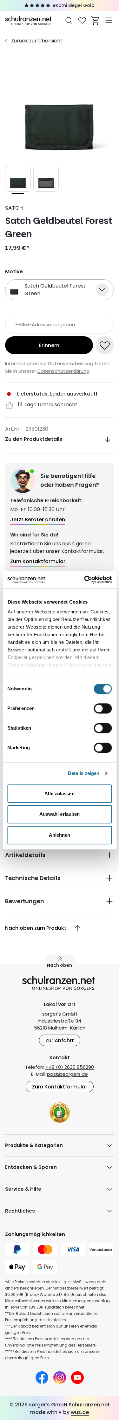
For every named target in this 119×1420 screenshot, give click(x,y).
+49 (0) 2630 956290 (69, 1067)
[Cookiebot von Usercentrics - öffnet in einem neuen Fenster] (85, 579)
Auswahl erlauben (59, 814)
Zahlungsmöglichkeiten (35, 1234)
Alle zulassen (59, 793)
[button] (59, 854)
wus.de (80, 1412)
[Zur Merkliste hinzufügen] (105, 345)
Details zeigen (83, 773)
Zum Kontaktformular (59, 1086)
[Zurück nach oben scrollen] (75, 928)
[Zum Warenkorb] (95, 20)
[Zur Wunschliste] (82, 20)
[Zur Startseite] (29, 20)
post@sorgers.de (67, 1074)
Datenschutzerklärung (63, 371)
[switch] (103, 708)
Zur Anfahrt (59, 1040)
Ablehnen (59, 835)
